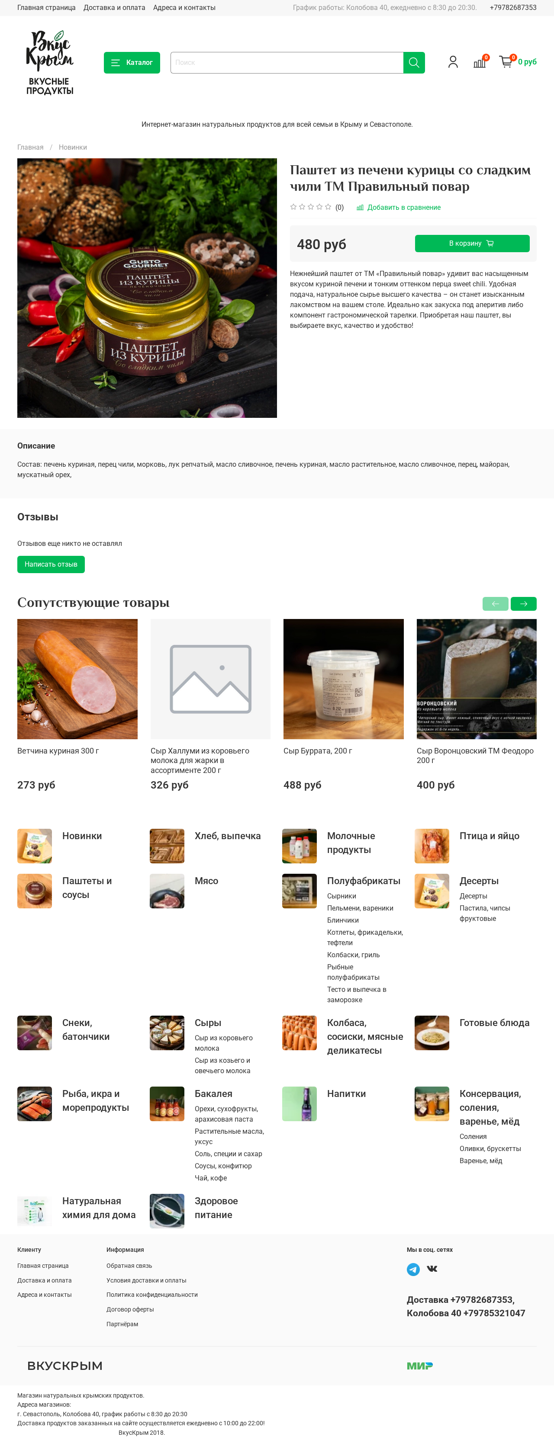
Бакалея (213, 1093)
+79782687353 (513, 7)
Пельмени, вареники (360, 908)
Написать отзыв (51, 564)
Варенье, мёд (481, 1161)
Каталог (139, 62)
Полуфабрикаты (364, 880)
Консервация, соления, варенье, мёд (490, 1107)
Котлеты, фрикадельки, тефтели (365, 937)
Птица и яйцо (489, 835)
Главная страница (46, 7)
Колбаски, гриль (353, 955)
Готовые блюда (495, 1022)
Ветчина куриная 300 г (58, 750)
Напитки (346, 1093)
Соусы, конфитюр (223, 1166)
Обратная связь (129, 1266)
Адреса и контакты (184, 7)
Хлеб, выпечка (228, 835)
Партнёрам (122, 1324)
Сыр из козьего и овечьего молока (223, 1065)
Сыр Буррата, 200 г (317, 750)
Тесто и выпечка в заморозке (357, 994)
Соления (473, 1136)
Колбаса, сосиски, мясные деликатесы (365, 1036)
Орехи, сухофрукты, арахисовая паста (226, 1114)
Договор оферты (130, 1309)
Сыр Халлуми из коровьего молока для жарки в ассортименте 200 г (200, 760)
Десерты (479, 880)
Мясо (206, 880)
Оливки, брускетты (490, 1149)
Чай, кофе (211, 1178)
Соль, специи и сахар (228, 1154)
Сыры (208, 1022)
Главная (30, 147)
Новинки (73, 147)
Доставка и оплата (114, 7)
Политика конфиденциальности (152, 1295)
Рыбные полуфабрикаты (353, 972)
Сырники (341, 896)
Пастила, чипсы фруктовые (485, 913)
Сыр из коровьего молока (224, 1043)
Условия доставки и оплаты (146, 1280)
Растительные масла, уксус (229, 1136)
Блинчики (343, 920)
